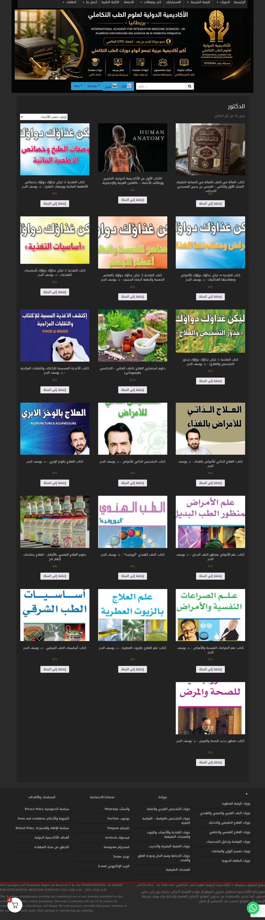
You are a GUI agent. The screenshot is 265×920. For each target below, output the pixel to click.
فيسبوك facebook (117, 837)
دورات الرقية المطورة (236, 803)
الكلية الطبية (110, 2)
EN (124, 87)
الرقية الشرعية (200, 2)
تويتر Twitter (121, 856)
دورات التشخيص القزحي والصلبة (168, 809)
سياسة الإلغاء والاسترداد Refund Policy (42, 828)
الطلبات (71, 2)
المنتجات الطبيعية (178, 870)
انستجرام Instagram (116, 847)
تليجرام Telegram (118, 828)
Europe (93, 86)
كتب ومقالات (152, 2)
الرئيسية (239, 2)
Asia (77, 86)
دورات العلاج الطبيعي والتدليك (230, 822)
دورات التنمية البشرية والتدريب (169, 846)
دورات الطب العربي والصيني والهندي (225, 813)
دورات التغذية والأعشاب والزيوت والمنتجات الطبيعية (168, 834)
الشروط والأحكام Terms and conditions (43, 818)
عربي (109, 87)
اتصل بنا (91, 2)
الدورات (225, 2)
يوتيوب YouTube (118, 818)
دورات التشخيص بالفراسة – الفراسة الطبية (166, 821)
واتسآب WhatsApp (117, 809)
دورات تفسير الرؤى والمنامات (231, 851)
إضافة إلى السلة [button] (210, 203)
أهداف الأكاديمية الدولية (52, 837)
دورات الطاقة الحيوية (236, 861)
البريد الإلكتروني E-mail (113, 866)
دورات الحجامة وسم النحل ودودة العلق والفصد (164, 858)
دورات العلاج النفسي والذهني (230, 832)
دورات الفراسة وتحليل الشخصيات (228, 842)
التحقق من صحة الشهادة (51, 847)
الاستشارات (173, 2)
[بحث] (189, 86)
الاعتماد (128, 2)
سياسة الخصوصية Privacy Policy (47, 809)
